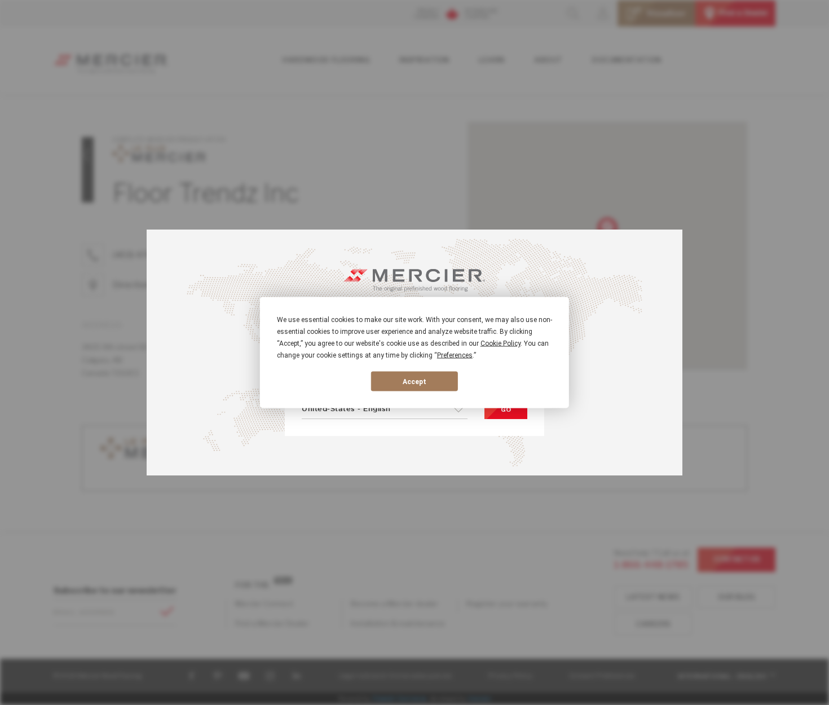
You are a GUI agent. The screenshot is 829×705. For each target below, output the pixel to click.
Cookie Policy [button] (500, 343)
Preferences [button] (455, 355)
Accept (414, 381)
